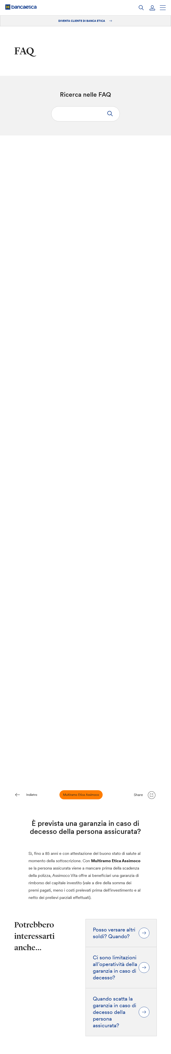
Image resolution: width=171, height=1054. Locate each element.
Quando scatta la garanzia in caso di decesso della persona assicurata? (114, 1012)
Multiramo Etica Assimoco (81, 795)
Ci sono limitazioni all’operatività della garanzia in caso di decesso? (115, 967)
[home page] (21, 6)
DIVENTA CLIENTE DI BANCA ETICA (82, 21)
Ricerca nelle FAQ (85, 94)
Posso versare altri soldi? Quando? (114, 933)
